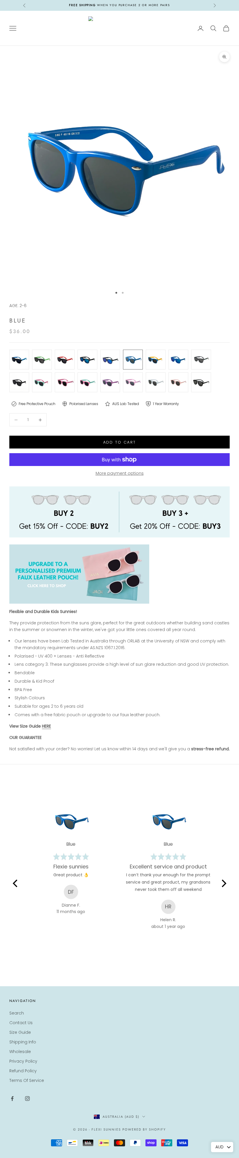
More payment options (120, 473)
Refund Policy (23, 1071)
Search (16, 1013)
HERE (46, 726)
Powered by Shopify (144, 1129)
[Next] (223, 883)
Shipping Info (22, 1042)
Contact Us (21, 1023)
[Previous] (15, 883)
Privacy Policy (23, 1061)
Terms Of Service (26, 1080)
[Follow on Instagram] (27, 1098)
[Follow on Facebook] (12, 1098)
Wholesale (20, 1051)
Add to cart (119, 442)
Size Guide (20, 1032)
